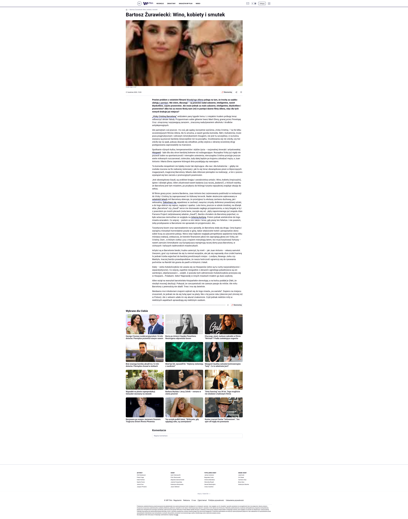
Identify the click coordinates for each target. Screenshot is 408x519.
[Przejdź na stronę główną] (139, 5)
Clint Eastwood (141, 475)
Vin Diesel (241, 477)
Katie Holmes (141, 480)
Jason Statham (175, 487)
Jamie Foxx (140, 484)
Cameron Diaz (242, 480)
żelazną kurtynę (198, 217)
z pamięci (163, 102)
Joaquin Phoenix (142, 487)
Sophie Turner (141, 482)
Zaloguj (262, 3)
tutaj (177, 514)
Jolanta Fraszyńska (176, 482)
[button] (253, 3)
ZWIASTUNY (171, 3)
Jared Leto (241, 475)
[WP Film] (150, 3)
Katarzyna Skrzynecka (177, 484)
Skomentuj (228, 92)
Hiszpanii (156, 152)
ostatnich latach (159, 199)
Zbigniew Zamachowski (177, 480)
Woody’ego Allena (195, 99)
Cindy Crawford (208, 487)
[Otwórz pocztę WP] (247, 3)
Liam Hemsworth (176, 475)
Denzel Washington (210, 484)
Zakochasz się (169, 202)
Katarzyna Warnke (243, 484)
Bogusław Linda (209, 477)
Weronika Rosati (209, 482)
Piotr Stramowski (176, 477)
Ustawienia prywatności (234, 500)
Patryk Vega (140, 477)
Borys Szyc (241, 482)
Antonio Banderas (209, 480)
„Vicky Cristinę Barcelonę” (164, 116)
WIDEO (198, 3)
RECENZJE (160, 3)
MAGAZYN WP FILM (185, 3)
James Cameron (209, 475)
